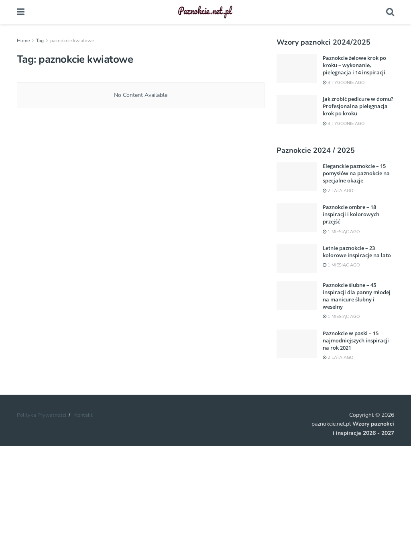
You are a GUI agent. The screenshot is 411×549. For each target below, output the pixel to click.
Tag (40, 40)
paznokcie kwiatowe (72, 40)
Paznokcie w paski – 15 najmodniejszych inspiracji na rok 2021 (356, 340)
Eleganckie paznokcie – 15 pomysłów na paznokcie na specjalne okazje (356, 173)
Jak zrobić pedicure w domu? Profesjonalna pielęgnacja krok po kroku (358, 106)
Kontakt (83, 415)
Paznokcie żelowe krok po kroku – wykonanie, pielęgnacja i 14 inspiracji (354, 65)
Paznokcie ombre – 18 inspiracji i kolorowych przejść (351, 214)
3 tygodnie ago (345, 83)
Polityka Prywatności (41, 415)
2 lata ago (339, 191)
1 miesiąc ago (343, 232)
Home (23, 40)
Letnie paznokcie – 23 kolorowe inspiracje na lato (357, 251)
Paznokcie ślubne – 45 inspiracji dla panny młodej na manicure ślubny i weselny (357, 296)
